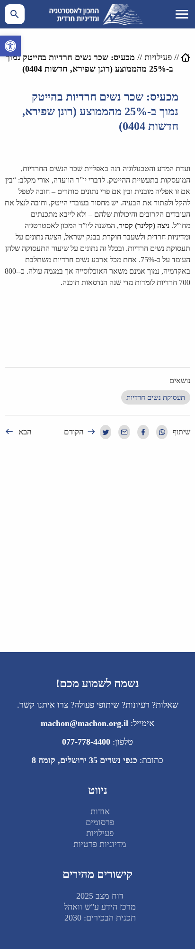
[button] (10, 46)
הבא (25, 431)
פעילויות (158, 57)
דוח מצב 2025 (100, 896)
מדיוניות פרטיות (99, 844)
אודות (100, 811)
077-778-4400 (86, 741)
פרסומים (100, 822)
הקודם (74, 431)
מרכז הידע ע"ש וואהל (100, 907)
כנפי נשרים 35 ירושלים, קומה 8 (84, 760)
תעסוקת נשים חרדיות (155, 397)
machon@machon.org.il (84, 723)
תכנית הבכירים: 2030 (100, 917)
